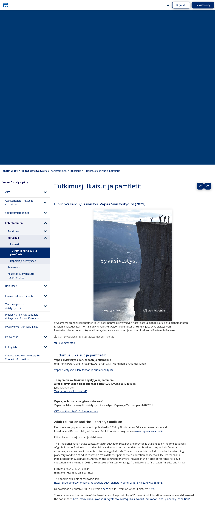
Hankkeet (11, 286)
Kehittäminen (59, 171)
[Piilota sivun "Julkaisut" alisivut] (45, 238)
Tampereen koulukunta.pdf (70, 391)
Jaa (207, 186)
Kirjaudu (181, 5)
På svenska (11, 337)
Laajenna (203, 186)
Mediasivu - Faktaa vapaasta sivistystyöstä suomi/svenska (22, 316)
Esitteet (14, 244)
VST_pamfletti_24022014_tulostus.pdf (76, 411)
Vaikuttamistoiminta (17, 213)
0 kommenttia (67, 343)
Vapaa (58, 370)
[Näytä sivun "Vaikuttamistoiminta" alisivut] (45, 213)
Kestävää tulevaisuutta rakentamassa (21, 275)
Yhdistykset (10, 171)
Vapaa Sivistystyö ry (34, 171)
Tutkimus (13, 231)
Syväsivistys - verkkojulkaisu (21, 326)
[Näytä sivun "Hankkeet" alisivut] (45, 286)
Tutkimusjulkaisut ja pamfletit (102, 171)
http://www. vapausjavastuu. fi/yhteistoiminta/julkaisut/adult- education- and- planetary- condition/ (131, 499)
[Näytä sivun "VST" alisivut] (45, 192)
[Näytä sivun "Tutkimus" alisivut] (45, 231)
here (105, 489)
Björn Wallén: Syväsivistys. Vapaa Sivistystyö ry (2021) (99, 204)
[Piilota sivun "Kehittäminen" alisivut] (45, 223)
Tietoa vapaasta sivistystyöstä (14, 306)
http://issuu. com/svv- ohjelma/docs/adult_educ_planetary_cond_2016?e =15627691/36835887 (109, 482)
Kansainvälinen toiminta (19, 296)
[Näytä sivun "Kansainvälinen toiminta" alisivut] (45, 296)
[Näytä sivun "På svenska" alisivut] (45, 337)
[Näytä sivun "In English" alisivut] (45, 347)
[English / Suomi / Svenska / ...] (168, 5)
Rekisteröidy (203, 5)
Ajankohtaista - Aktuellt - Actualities (19, 202)
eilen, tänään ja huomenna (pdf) (93, 370)
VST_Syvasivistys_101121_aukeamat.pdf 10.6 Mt (86, 337)
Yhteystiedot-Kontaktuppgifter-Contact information (23, 357)
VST (7, 192)
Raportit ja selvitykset (23, 261)
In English (11, 347)
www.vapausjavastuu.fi (148, 431)
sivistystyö (68, 370)
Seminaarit (14, 267)
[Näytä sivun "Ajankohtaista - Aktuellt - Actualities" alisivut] (45, 203)
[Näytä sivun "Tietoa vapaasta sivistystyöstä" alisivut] (45, 306)
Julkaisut (75, 171)
